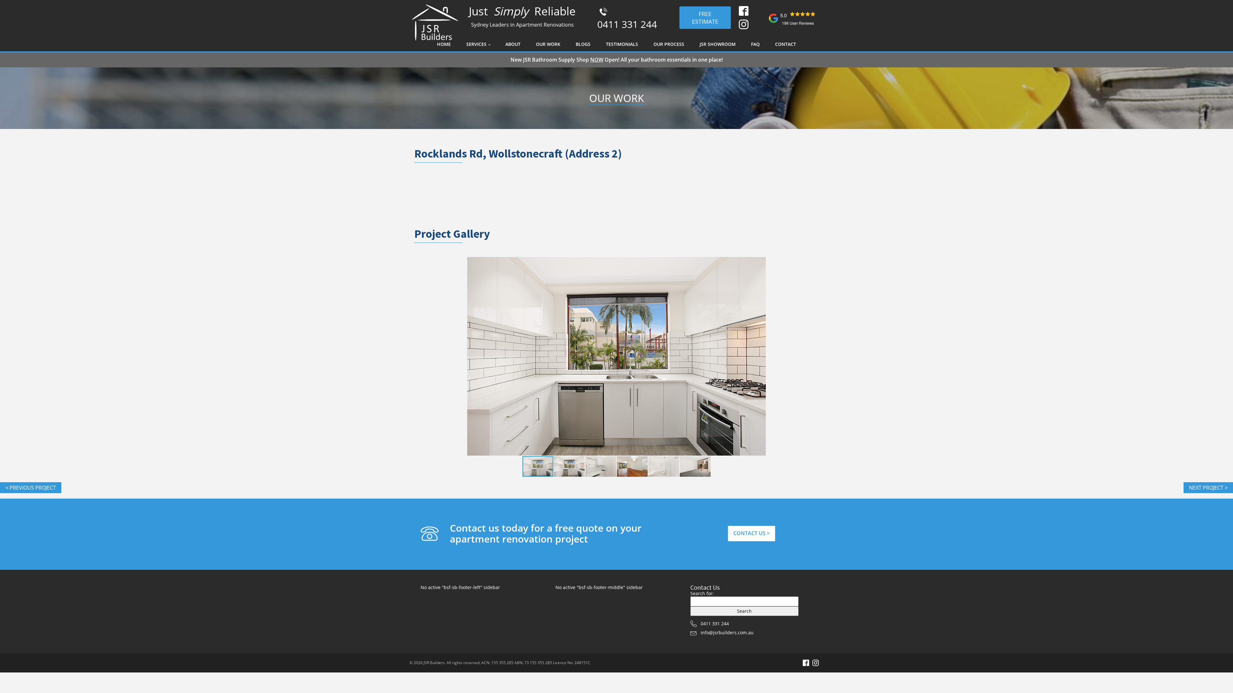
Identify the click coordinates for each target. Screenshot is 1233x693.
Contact (785, 44)
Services (476, 44)
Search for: (702, 593)
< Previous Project (30, 487)
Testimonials (622, 44)
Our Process (668, 44)
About (512, 44)
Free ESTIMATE (705, 17)
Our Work (548, 44)
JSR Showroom (718, 44)
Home (444, 44)
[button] (787, 356)
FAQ (755, 44)
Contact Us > (751, 533)
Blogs (583, 44)
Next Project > (1208, 487)
